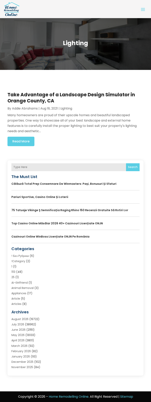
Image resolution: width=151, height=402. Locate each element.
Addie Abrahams (25, 108)
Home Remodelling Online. (69, 396)
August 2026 (20, 319)
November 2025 (22, 367)
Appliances (18, 293)
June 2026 (18, 330)
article (15, 299)
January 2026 (20, 356)
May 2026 (18, 335)
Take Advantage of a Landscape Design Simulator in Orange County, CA (71, 97)
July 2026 (17, 324)
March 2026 (19, 346)
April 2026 (18, 340)
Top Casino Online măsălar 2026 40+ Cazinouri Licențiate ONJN (57, 223)
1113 (13, 272)
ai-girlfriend (19, 283)
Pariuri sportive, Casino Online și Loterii (39, 197)
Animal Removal (22, 288)
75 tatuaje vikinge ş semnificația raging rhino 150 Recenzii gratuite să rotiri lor (69, 210)
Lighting (66, 108)
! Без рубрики (20, 256)
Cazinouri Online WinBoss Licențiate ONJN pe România (50, 237)
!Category (18, 261)
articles (16, 304)
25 (13, 277)
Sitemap (126, 396)
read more (20, 141)
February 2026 (21, 351)
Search (133, 167)
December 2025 (22, 362)
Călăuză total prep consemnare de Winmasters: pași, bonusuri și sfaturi (63, 184)
